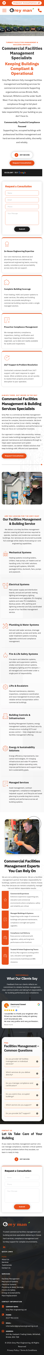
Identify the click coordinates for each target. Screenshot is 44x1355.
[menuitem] (22, 1256)
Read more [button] (8, 1025)
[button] (4, 10)
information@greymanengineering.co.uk (22, 1326)
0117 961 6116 (12, 1318)
